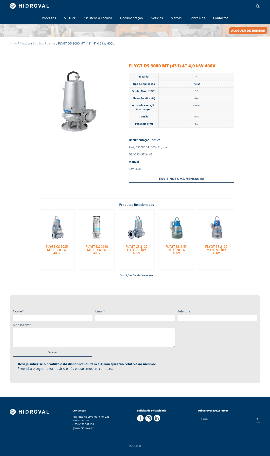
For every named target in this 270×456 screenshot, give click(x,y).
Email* (100, 311)
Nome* (18, 311)
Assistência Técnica (97, 18)
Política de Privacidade (151, 410)
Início (13, 43)
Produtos (49, 18)
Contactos (220, 18)
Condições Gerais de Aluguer (136, 275)
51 (196, 91)
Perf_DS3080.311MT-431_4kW (148, 147)
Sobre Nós (197, 18)
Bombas (38, 43)
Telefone (183, 311)
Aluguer (70, 18)
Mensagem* (22, 325)
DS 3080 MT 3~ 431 (141, 154)
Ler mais (57, 260)
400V (196, 116)
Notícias (157, 18)
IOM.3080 (135, 169)
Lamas (51, 43)
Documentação (131, 18)
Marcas (176, 18)
